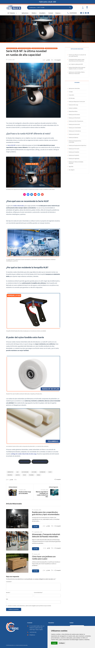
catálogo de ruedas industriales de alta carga (24, 454)
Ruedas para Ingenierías (74, 158)
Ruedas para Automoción (37, 48)
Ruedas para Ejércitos (73, 137)
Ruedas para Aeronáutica (24, 48)
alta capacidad (25, 472)
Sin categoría (71, 170)
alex (17, 472)
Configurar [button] (62, 643)
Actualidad (42, 13)
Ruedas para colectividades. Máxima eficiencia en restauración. (77, 72)
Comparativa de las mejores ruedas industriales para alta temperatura (76, 60)
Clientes (34, 13)
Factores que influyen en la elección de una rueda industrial (77, 55)
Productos (12, 13)
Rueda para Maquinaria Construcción (77, 101)
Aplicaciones (25, 13)
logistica (18, 475)
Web (7, 599)
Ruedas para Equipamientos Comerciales (75, 141)
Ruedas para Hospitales (74, 152)
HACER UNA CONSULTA (39, 461)
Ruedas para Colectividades (75, 127)
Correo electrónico (38, 592)
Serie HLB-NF (11, 145)
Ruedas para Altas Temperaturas (76, 121)
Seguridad (71, 166)
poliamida (31, 475)
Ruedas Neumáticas (73, 111)
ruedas (38, 475)
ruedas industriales (18, 206)
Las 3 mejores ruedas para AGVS (76, 64)
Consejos (71, 91)
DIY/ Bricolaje (72, 98)
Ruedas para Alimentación (74, 118)
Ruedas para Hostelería (74, 155)
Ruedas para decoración (74, 134)
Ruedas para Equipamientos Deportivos (77, 145)
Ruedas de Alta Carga (11, 48)
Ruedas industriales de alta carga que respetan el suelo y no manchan (77, 68)
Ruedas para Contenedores (75, 131)
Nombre (8, 592)
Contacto (50, 13)
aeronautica (10, 472)
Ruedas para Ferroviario (51, 48)
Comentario (9, 581)
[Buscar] (71, 7)
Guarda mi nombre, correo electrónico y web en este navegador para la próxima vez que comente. (29, 605)
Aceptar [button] (54, 643)
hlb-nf (50, 472)
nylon (24, 475)
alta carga (34, 472)
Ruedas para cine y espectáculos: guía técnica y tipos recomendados (45, 513)
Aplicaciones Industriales (74, 88)
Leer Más (35, 526)
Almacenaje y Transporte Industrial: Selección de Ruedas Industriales (46, 535)
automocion (42, 472)
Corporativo (71, 95)
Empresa (57, 13)
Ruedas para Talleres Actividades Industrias (76, 162)
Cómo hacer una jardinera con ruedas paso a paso (44, 557)
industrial (10, 475)
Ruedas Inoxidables (73, 108)
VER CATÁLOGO (24, 461)
